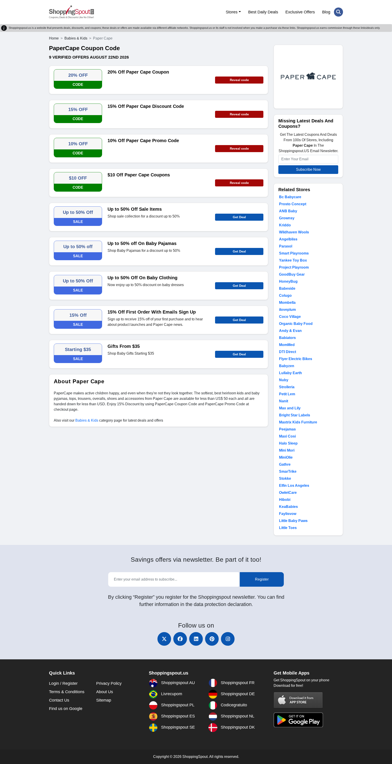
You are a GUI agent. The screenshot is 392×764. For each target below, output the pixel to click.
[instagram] (228, 639)
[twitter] (164, 639)
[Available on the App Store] (298, 700)
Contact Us (59, 700)
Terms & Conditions (66, 692)
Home (54, 38)
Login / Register (63, 683)
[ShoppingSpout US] (71, 12)
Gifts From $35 (124, 346)
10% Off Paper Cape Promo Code (143, 140)
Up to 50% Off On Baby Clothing (142, 277)
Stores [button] (232, 12)
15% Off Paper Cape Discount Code (146, 106)
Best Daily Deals (263, 12)
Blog (326, 12)
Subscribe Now (308, 169)
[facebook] (180, 639)
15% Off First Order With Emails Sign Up (152, 311)
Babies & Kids (75, 38)
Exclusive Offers (300, 12)
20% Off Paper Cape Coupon (138, 71)
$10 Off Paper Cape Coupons (139, 174)
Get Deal (239, 217)
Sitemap (103, 700)
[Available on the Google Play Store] (298, 720)
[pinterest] (212, 639)
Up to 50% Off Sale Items (135, 209)
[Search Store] (338, 12)
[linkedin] (196, 639)
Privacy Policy (109, 683)
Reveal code (239, 80)
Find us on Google (65, 708)
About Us (104, 692)
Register (262, 579)
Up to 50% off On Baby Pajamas (142, 243)
